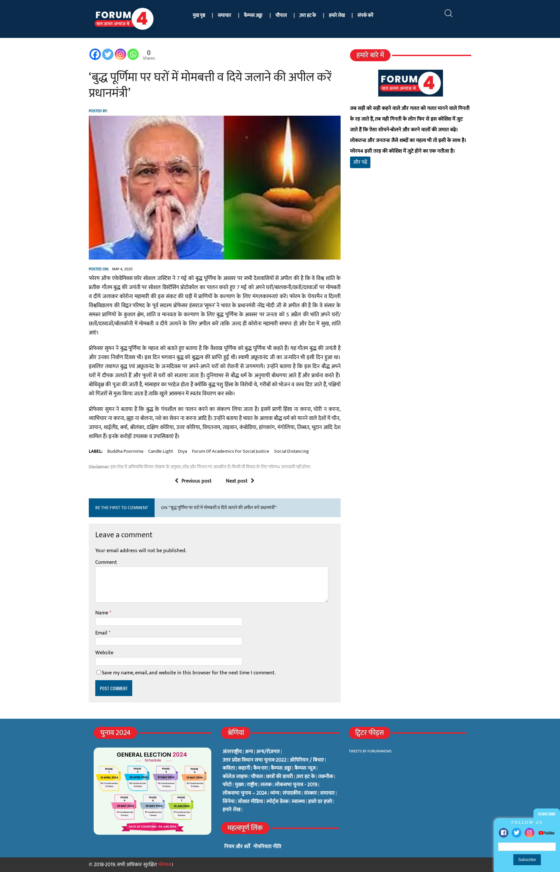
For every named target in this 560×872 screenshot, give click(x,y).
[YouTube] (546, 833)
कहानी (244, 768)
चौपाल (281, 15)
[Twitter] (516, 833)
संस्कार (310, 793)
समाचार (224, 15)
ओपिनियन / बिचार (307, 760)
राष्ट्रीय (252, 785)
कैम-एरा (260, 768)
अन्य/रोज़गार (268, 752)
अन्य (249, 752)
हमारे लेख (337, 15)
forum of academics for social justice (230, 451)
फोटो (227, 785)
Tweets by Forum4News (370, 751)
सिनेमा (229, 801)
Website (104, 652)
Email (102, 633)
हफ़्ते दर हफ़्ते (320, 801)
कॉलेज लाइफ (235, 777)
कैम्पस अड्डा (253, 15)
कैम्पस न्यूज (305, 768)
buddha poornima (125, 451)
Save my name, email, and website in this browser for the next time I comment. (188, 673)
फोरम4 (164, 864)
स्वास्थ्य (298, 801)
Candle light (160, 451)
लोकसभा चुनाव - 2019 (296, 785)
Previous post (196, 481)
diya (182, 451)
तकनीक (325, 777)
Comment (106, 562)
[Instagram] (529, 833)
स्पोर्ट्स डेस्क (277, 801)
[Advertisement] (410, 249)
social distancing (291, 451)
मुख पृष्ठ (199, 15)
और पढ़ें (360, 162)
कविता (229, 768)
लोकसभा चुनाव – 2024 (245, 793)
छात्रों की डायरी (279, 777)
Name (102, 613)
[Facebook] (503, 833)
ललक (266, 785)
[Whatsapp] (133, 54)
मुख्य (239, 785)
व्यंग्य (274, 793)
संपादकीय (292, 793)
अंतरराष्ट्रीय (232, 752)
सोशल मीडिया (250, 801)
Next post (237, 481)
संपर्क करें (365, 15)
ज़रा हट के (307, 15)
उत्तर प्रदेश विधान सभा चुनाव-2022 (254, 760)
